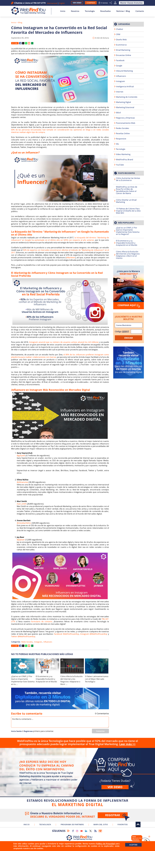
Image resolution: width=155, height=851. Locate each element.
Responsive (121, 138)
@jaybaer (21, 539)
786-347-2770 (39, 3)
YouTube (120, 164)
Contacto (139, 11)
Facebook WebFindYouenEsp (66, 634)
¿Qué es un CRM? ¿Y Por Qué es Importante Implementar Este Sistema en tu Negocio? (127, 230)
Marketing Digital (123, 102)
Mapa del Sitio (100, 824)
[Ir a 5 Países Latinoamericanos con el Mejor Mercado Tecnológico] (96, 666)
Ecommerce (121, 44)
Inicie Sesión (16, 731)
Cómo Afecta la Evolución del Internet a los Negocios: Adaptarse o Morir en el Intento (128, 254)
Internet (119, 91)
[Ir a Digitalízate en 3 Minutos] (60, 698)
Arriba (138, 824)
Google (119, 65)
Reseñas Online (123, 133)
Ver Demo (77, 3)
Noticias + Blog (123, 11)
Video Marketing (123, 154)
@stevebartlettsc (24, 523)
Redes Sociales (27, 642)
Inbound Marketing (124, 71)
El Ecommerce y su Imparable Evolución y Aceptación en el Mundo (46, 679)
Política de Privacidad (105, 843)
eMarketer (70, 257)
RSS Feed (95, 831)
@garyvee (21, 455)
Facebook (120, 60)
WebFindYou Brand (124, 159)
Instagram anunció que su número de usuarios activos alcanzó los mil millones (64, 342)
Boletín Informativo (100, 831)
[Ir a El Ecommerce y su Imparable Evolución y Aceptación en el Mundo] (47, 666)
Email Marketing (123, 50)
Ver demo (115, 787)
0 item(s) (104, 3)
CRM (118, 34)
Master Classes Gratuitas (131, 3)
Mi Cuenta (115, 2)
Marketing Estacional (125, 107)
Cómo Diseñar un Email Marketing (126, 201)
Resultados (105, 11)
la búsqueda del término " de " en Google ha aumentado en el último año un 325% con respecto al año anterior (60, 238)
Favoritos (123, 824)
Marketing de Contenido (126, 97)
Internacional (52, 3)
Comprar (77, 778)
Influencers (47, 642)
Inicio (62, 11)
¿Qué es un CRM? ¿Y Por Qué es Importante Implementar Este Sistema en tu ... (22, 680)
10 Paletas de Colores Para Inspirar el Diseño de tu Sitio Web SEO (128, 210)
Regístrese (28, 731)
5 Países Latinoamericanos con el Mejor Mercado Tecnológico (96, 679)
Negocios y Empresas (125, 117)
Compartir (110, 3)
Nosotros (75, 11)
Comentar (100, 731)
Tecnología (90, 11)
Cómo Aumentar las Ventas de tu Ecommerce (128, 179)
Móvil (118, 112)
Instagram (38, 642)
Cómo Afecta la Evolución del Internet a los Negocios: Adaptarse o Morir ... (71, 680)
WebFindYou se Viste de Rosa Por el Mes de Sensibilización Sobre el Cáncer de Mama (126, 190)
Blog (20, 22)
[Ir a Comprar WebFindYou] (128, 287)
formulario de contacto (41, 621)
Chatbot (119, 29)
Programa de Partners (72, 824)
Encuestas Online (123, 55)
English (62, 3)
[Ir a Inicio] (29, 11)
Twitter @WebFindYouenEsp (23, 636)
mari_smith (21, 504)
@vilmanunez (22, 482)
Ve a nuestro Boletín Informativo (77, 815)
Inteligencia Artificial (125, 86)
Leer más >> (127, 744)
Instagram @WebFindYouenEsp (93, 634)
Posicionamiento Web (125, 123)
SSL (117, 144)
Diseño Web (121, 39)
